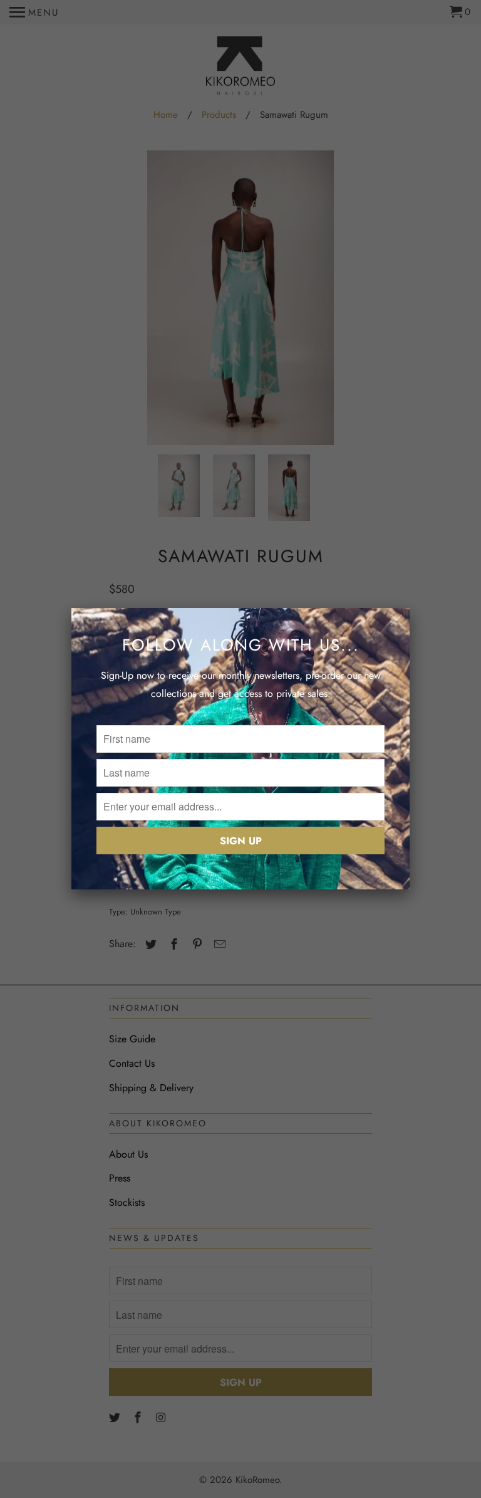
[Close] (397, 621)
